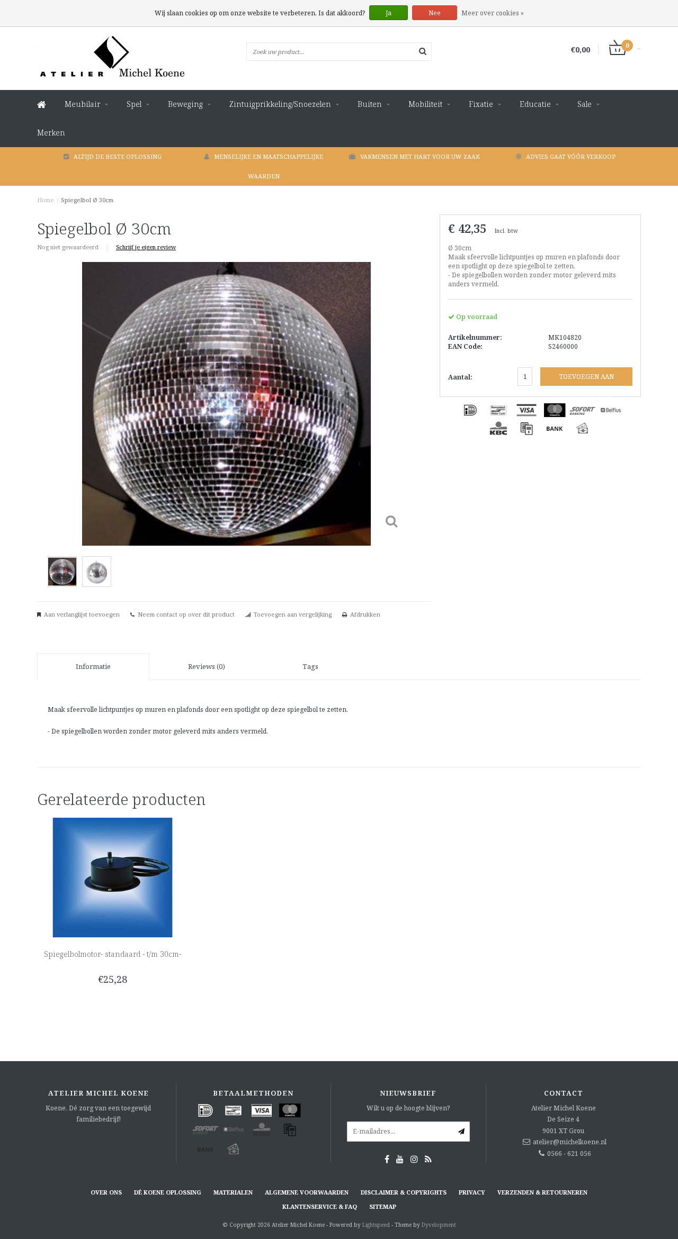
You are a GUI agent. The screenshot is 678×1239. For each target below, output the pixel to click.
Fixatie (481, 104)
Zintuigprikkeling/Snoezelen (280, 104)
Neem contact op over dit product (186, 614)
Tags (310, 666)
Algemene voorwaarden (307, 1192)
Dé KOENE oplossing (167, 1192)
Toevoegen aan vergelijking (293, 614)
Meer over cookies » (492, 12)
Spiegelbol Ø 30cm (87, 200)
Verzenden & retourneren (542, 1192)
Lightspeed (376, 1224)
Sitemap (382, 1206)
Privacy (472, 1192)
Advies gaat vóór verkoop (570, 156)
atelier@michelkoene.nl (569, 1141)
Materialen (233, 1192)
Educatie (535, 104)
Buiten (370, 104)
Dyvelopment (439, 1224)
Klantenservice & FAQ (319, 1206)
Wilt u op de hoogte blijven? (408, 1108)
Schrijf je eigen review (146, 247)
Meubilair (82, 104)
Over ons (106, 1192)
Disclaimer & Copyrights (404, 1192)
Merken (51, 133)
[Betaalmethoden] (470, 410)
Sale (584, 104)
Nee (435, 12)
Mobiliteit (425, 104)
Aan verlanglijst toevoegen (82, 614)
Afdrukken (365, 614)
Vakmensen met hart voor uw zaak (420, 156)
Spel (134, 104)
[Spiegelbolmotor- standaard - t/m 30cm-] (112, 876)
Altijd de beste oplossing (118, 156)
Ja (388, 12)
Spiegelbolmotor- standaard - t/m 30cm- (112, 954)
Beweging (185, 104)
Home (45, 200)
